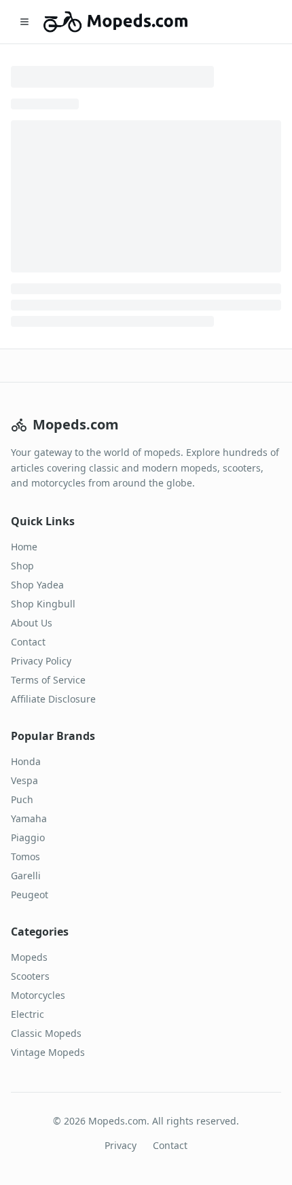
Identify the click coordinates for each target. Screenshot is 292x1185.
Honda (26, 761)
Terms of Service (48, 679)
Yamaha (29, 818)
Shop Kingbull (43, 603)
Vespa (24, 780)
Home (24, 546)
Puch (22, 799)
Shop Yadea (37, 584)
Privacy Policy (41, 660)
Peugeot (29, 894)
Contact (28, 641)
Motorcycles (38, 995)
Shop (22, 565)
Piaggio (28, 837)
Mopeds (29, 957)
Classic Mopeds (46, 1033)
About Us (31, 622)
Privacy (120, 1145)
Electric (27, 1014)
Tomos (25, 856)
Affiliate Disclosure (53, 698)
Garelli (26, 875)
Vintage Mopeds (48, 1052)
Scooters (30, 976)
